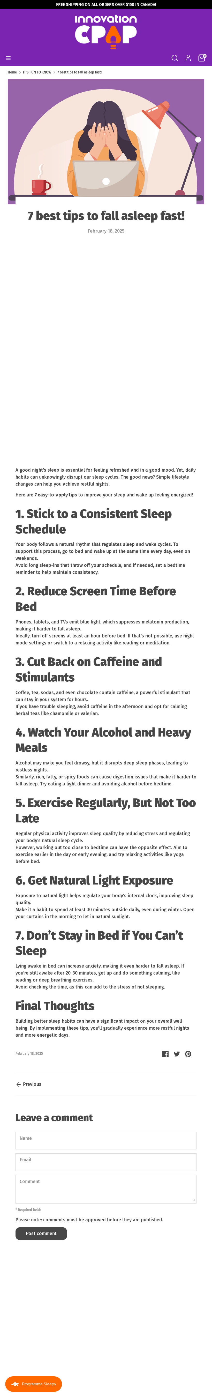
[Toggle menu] (8, 58)
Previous (31, 1084)
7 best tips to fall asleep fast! (79, 72)
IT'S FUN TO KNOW (37, 72)
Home (12, 72)
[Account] (188, 56)
